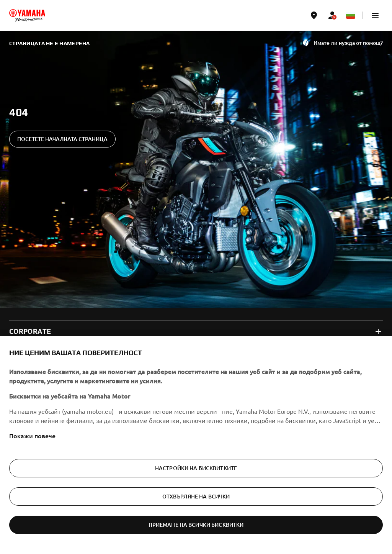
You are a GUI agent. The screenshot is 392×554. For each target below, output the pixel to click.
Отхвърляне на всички (196, 496)
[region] (196, 445)
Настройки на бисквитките (196, 468)
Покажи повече (32, 435)
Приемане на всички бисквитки (196, 524)
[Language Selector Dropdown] (350, 15)
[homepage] (27, 15)
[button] (375, 15)
